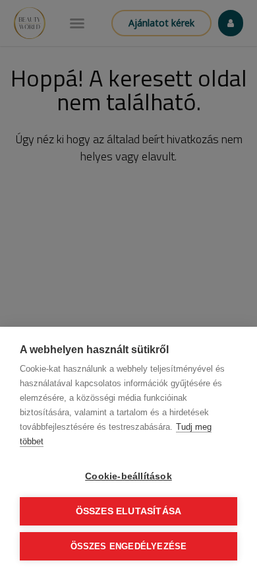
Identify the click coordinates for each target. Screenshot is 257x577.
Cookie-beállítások (128, 476)
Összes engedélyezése (129, 546)
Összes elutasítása (129, 511)
